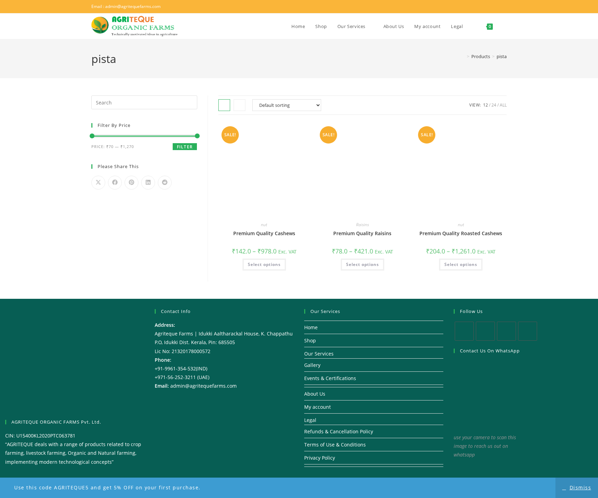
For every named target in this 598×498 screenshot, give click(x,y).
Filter (185, 147)
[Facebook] (485, 331)
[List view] (239, 105)
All (503, 105)
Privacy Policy (319, 457)
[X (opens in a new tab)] (477, 6)
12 (485, 105)
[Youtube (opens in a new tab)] (503, 6)
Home (311, 327)
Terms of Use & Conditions (335, 444)
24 (493, 105)
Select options (264, 264)
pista (502, 56)
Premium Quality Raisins (362, 233)
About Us (314, 393)
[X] (464, 331)
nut (264, 225)
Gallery (312, 365)
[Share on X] (98, 183)
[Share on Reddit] (165, 183)
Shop (310, 340)
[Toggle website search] (505, 26)
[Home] (463, 56)
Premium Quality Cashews (264, 233)
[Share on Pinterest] (131, 183)
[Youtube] (527, 331)
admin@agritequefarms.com (133, 6)
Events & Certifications (330, 378)
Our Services (319, 353)
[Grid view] (224, 105)
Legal (310, 420)
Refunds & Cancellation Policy (338, 431)
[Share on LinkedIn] (148, 183)
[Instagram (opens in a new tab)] (495, 6)
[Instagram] (506, 331)
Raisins (362, 225)
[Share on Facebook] (115, 183)
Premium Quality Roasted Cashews (460, 233)
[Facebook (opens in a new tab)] (486, 6)
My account (317, 407)
